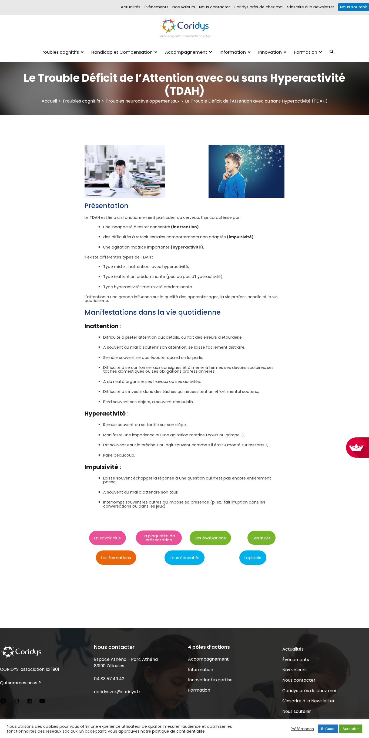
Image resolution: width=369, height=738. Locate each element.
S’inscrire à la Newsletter (310, 7)
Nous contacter (214, 7)
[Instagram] (16, 702)
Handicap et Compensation (122, 52)
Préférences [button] (302, 728)
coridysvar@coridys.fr (117, 692)
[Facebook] (3, 702)
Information (233, 52)
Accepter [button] (351, 728)
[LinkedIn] (29, 702)
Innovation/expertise (210, 680)
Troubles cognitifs (59, 52)
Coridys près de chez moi (258, 7)
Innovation (270, 52)
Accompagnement (186, 52)
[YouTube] (42, 702)
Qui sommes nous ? (20, 683)
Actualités (130, 7)
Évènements (157, 7)
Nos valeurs (183, 7)
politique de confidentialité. (179, 731)
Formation (305, 52)
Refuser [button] (328, 728)
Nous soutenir (353, 7)
